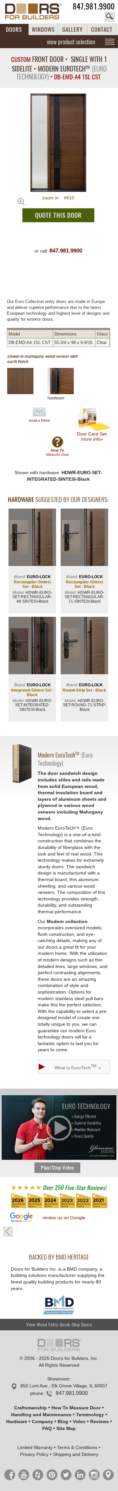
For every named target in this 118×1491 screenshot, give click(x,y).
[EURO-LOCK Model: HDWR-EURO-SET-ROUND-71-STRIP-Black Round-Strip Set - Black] (84, 646)
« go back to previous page (8, 1232)
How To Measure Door (76, 1407)
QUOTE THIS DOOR (58, 215)
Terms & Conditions (77, 1447)
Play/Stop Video (57, 1167)
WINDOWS (43, 29)
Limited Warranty (34, 1447)
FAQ (47, 1428)
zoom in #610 (58, 197)
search (110, 17)
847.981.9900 (94, 6)
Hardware (16, 1421)
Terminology (90, 1414)
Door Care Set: (92, 436)
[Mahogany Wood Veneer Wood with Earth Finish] (25, 381)
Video (79, 1421)
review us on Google (64, 1217)
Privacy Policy (34, 1454)
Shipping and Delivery (75, 1454)
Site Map (66, 1428)
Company (42, 1421)
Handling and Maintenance (41, 1414)
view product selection (71, 41)
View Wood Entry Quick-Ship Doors (59, 1324)
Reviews (99, 1421)
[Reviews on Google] (21, 1217)
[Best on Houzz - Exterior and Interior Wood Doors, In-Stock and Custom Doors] (59, 1207)
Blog (63, 1421)
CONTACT (101, 29)
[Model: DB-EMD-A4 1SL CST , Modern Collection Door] (58, 142)
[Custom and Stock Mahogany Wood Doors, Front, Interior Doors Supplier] (36, 11)
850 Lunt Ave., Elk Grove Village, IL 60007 (64, 1385)
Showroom (58, 1378)
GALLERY (72, 29)
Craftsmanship (30, 1407)
